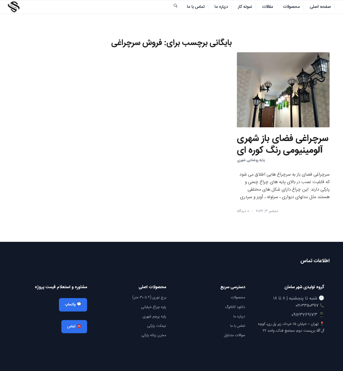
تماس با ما (237, 326)
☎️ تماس (74, 326)
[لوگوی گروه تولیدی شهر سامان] (13, 7)
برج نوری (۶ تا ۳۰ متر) (149, 297)
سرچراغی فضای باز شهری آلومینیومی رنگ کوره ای (282, 144)
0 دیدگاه (243, 211)
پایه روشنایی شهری (251, 160)
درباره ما (239, 316)
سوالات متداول (234, 335)
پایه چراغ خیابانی (153, 307)
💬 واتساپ (73, 304)
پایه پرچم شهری (154, 316)
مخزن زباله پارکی (153, 335)
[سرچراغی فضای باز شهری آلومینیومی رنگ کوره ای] (283, 89)
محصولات (238, 297)
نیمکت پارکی (156, 326)
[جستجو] (175, 7)
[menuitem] (320, 7)
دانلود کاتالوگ (235, 307)
